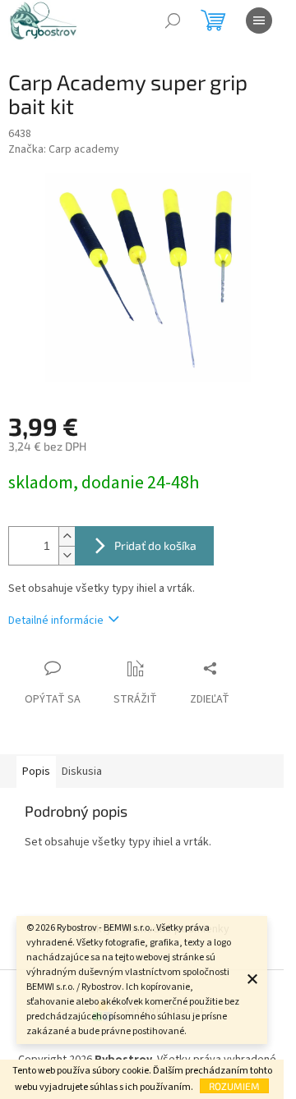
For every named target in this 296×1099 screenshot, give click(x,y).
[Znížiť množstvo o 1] (66, 555)
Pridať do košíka (155, 545)
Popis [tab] (36, 771)
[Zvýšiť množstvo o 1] (66, 536)
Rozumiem (234, 1086)
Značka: (63, 149)
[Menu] (259, 20)
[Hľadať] (172, 20)
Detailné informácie (56, 620)
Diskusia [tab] (82, 771)
